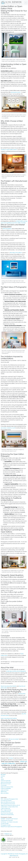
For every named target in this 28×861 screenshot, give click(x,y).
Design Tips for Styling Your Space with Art (10, 805)
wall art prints (21, 693)
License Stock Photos (5, 811)
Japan (2, 779)
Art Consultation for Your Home (8, 803)
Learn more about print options (9, 718)
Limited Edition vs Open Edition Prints (9, 806)
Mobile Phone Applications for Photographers (11, 826)
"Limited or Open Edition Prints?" (9, 149)
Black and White (4, 793)
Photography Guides (5, 825)
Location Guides (4, 823)
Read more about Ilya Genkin (8, 686)
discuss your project (14, 739)
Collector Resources (5, 808)
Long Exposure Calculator (7, 820)
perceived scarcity (16, 92)
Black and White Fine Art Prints (8, 802)
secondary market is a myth (8, 428)
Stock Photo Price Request (7, 813)
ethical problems (7, 228)
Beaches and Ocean (6, 783)
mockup (11, 758)
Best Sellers (3, 774)
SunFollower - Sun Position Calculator (9, 822)
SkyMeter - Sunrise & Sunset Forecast (9, 818)
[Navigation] (25, 2)
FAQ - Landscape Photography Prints (9, 799)
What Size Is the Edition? (16, 252)
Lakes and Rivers (4, 790)
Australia (3, 776)
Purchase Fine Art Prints (6, 800)
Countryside (3, 785)
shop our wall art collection (14, 762)
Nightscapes (4, 791)
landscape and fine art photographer (16, 671)
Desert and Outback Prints (7, 786)
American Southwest (5, 780)
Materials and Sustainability (7, 814)
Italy (2, 777)
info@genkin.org (7, 833)
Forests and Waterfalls (6, 788)
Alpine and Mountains (6, 782)
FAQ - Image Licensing (6, 809)
